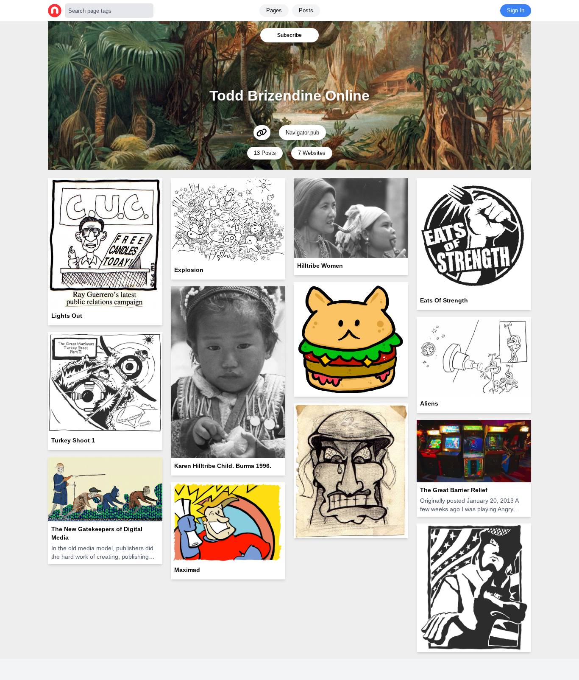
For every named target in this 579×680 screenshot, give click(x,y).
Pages (274, 10)
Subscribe (289, 35)
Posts (306, 10)
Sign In (515, 10)
